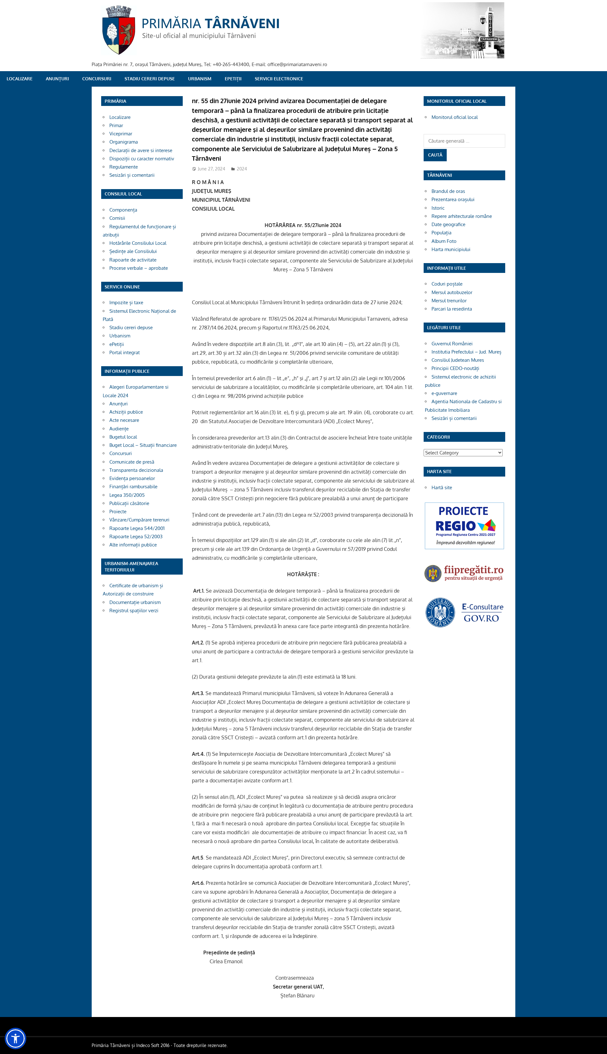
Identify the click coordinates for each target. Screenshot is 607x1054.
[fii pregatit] (464, 583)
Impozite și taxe (126, 302)
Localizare (20, 78)
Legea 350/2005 (127, 495)
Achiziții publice (126, 412)
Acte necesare (124, 420)
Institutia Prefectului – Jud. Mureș (466, 352)
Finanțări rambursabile (133, 487)
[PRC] (464, 549)
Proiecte (117, 512)
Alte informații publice (133, 545)
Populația (441, 233)
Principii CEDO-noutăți (455, 368)
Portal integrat (124, 352)
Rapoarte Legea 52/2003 (135, 536)
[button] (15, 1038)
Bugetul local (123, 437)
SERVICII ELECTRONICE (279, 78)
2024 (242, 168)
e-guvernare (444, 393)
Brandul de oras (448, 191)
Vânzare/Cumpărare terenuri (139, 520)
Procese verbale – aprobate (138, 268)
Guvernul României (452, 344)
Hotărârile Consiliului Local (137, 243)
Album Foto (444, 241)
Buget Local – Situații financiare (143, 445)
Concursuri (96, 78)
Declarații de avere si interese (140, 150)
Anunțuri (57, 78)
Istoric (438, 208)
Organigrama (123, 142)
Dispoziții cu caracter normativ (141, 159)
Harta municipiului (451, 249)
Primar (116, 125)
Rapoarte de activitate (132, 260)
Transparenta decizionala (136, 470)
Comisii (117, 218)
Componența (123, 210)
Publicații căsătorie (129, 503)
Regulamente (123, 167)
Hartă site (442, 487)
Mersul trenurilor (449, 301)
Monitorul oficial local (455, 117)
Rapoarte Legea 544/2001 (137, 528)
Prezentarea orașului (453, 199)
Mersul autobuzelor (452, 292)
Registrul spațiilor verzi (133, 610)
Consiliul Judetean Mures (458, 360)
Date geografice (448, 224)
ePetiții (233, 78)
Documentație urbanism (135, 602)
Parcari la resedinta (452, 309)
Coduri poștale (447, 284)
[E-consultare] (464, 627)
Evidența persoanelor (132, 478)
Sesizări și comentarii (132, 175)
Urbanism (200, 78)
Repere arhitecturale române (462, 216)
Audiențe (119, 429)
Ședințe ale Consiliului (133, 251)
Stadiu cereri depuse (150, 78)
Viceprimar (120, 134)
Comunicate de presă (131, 462)
